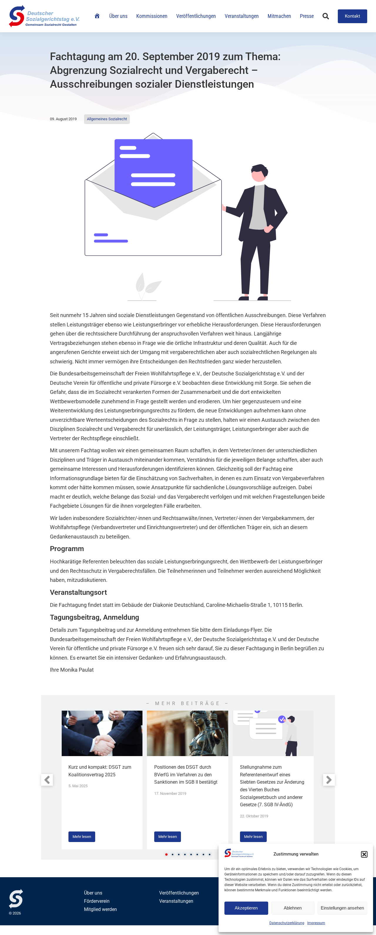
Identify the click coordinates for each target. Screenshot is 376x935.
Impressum (316, 923)
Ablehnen (293, 907)
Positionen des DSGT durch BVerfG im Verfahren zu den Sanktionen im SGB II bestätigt (185, 774)
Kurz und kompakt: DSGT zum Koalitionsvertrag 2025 (99, 771)
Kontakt (352, 16)
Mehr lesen (82, 836)
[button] (364, 854)
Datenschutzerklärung (286, 923)
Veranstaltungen (176, 901)
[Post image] (101, 733)
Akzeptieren (246, 907)
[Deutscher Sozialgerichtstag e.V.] (44, 16)
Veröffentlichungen (179, 893)
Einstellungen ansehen (342, 907)
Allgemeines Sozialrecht (107, 119)
